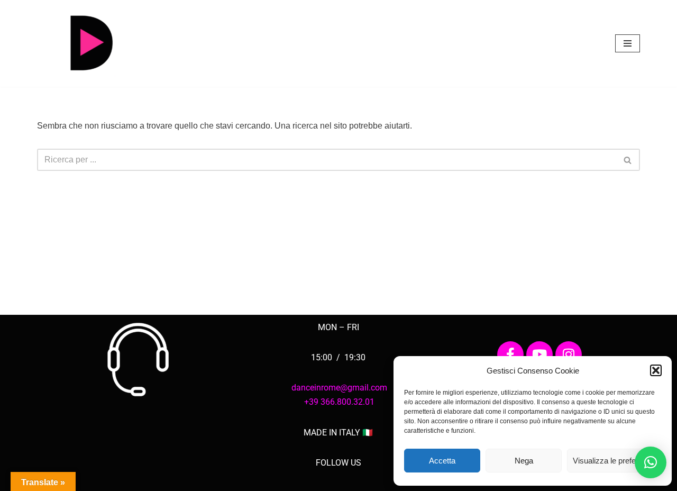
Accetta (442, 460)
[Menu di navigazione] (627, 43)
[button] (656, 370)
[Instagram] (568, 354)
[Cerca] (628, 160)
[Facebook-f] (510, 354)
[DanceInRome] (90, 43)
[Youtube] (539, 354)
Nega (524, 460)
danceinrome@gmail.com (339, 388)
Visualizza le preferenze (614, 460)
